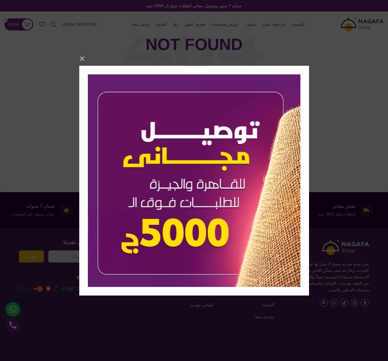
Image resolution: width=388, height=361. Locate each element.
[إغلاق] (82, 58)
